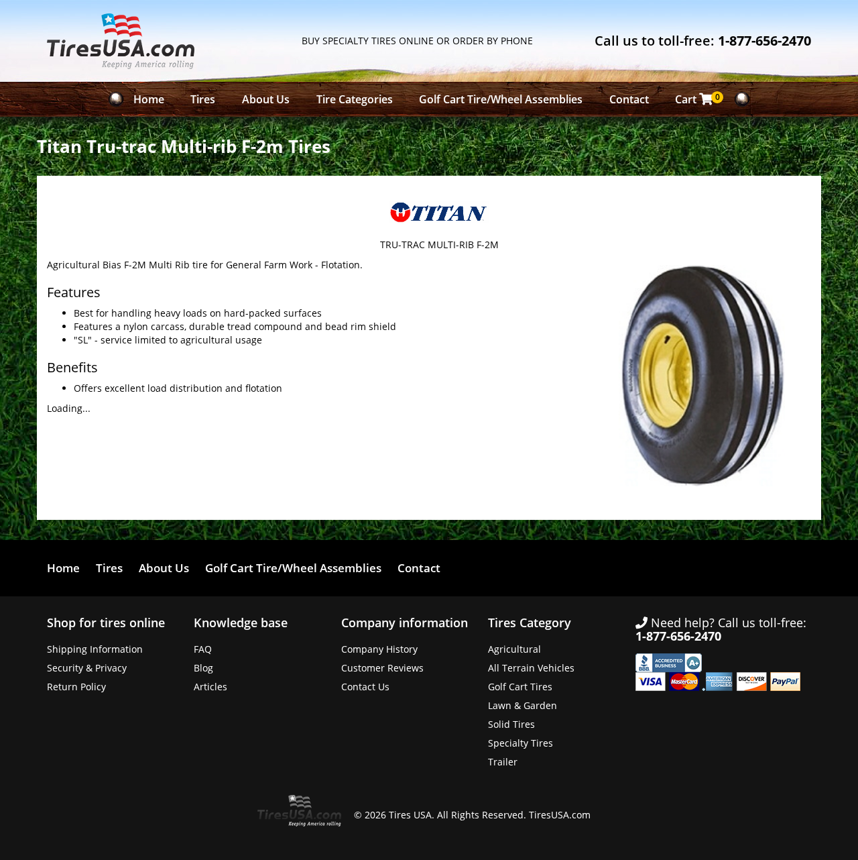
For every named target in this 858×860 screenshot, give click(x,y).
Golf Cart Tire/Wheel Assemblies (501, 99)
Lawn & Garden (522, 705)
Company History (379, 649)
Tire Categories (354, 99)
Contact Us (365, 686)
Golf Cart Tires (520, 686)
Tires (202, 99)
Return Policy (76, 686)
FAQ (203, 649)
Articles (210, 686)
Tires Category (529, 622)
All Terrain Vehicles (531, 667)
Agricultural (514, 649)
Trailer (502, 761)
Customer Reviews (382, 667)
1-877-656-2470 (764, 41)
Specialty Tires (520, 743)
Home (148, 99)
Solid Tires (511, 724)
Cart (697, 99)
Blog (203, 667)
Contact (629, 99)
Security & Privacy (87, 667)
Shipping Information (95, 649)
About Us (266, 99)
